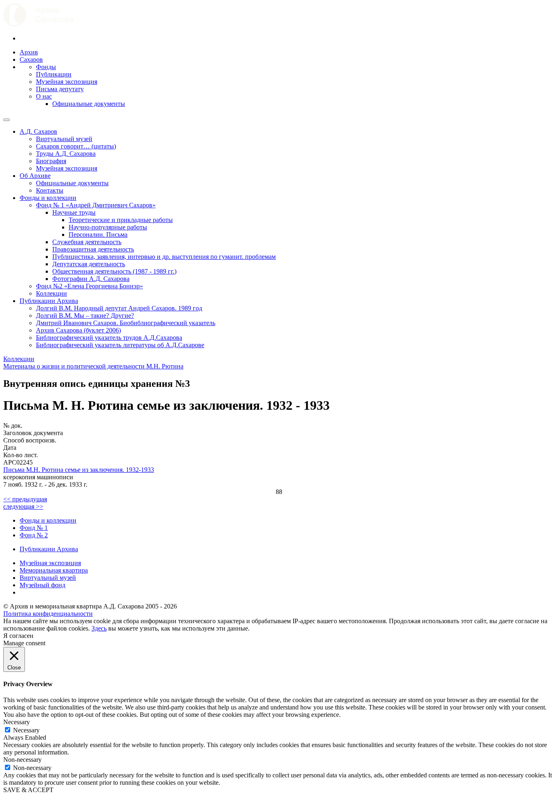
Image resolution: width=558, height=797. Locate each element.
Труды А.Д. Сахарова (66, 153)
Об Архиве (35, 175)
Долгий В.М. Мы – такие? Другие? (85, 315)
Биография (51, 160)
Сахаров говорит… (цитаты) (76, 146)
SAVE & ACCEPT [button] (28, 789)
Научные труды (74, 212)
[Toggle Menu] (6, 120)
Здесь (99, 628)
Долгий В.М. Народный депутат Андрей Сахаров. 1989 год (119, 308)
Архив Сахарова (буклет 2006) (78, 330)
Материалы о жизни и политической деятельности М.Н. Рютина (93, 366)
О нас (44, 96)
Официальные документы (88, 103)
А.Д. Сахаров (38, 131)
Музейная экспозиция (66, 81)
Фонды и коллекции (48, 197)
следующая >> (23, 506)
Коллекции (51, 293)
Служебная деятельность (86, 241)
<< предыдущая (25, 499)
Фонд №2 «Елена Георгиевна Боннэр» (89, 286)
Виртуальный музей (64, 138)
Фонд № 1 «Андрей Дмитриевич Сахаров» (96, 205)
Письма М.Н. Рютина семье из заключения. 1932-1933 (78, 469)
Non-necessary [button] (22, 759)
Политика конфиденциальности (48, 613)
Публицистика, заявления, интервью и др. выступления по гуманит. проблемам (164, 256)
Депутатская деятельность (88, 263)
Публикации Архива (49, 300)
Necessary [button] (16, 721)
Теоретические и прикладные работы (121, 219)
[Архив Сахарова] (38, 24)
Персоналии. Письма (98, 234)
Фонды (46, 66)
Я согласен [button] (18, 635)
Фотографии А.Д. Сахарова (90, 278)
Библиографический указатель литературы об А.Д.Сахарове (120, 344)
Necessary (26, 730)
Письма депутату (60, 88)
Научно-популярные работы (108, 227)
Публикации (53, 74)
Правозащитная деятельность (93, 249)
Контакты (49, 190)
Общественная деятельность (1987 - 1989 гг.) (114, 271)
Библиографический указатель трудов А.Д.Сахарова (109, 337)
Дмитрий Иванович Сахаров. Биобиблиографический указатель (125, 322)
